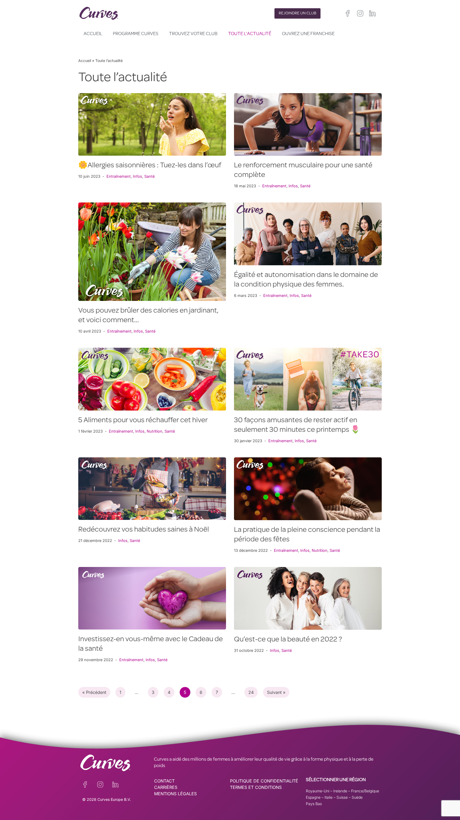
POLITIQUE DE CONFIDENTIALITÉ (264, 781)
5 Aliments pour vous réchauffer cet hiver (143, 420)
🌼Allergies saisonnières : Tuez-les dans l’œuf (149, 165)
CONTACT (164, 781)
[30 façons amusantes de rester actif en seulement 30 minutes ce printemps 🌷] (308, 379)
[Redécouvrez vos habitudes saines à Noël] (152, 488)
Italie (328, 797)
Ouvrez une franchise (308, 34)
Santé (149, 176)
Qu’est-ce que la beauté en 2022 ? (288, 640)
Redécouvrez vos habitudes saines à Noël (143, 530)
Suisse (342, 797)
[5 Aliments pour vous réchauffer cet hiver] (152, 379)
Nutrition (154, 431)
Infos (137, 176)
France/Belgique (365, 791)
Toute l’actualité (249, 34)
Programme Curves (135, 34)
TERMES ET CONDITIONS (256, 787)
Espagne (313, 797)
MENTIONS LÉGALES (175, 793)
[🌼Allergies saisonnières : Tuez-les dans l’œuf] (152, 124)
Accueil (93, 34)
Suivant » (276, 692)
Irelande (340, 791)
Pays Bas (314, 803)
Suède (357, 797)
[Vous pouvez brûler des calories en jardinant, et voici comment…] (152, 251)
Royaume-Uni (317, 791)
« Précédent (94, 692)
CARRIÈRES (165, 787)
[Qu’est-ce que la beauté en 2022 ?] (308, 598)
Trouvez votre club (193, 34)
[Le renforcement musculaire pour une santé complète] (308, 124)
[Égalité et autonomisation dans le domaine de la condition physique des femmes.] (308, 233)
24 (251, 692)
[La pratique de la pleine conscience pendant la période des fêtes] (308, 488)
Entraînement (118, 176)
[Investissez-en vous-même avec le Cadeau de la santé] (152, 598)
